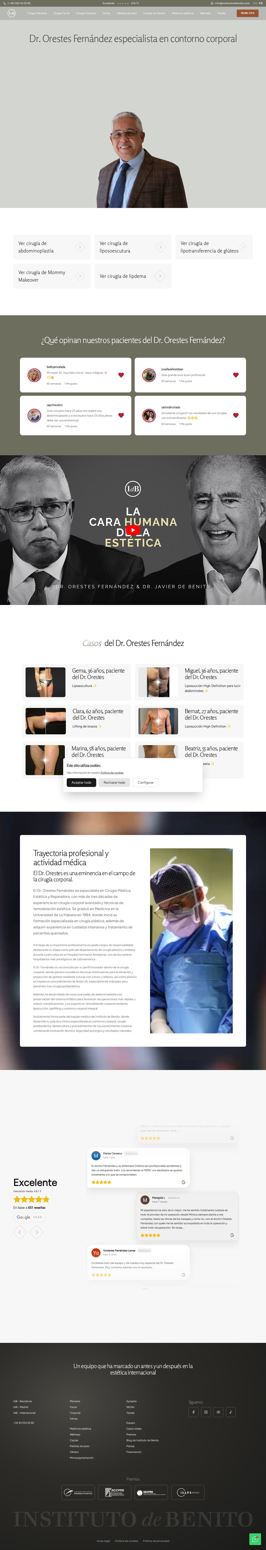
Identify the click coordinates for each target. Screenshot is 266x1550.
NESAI (130, 1407)
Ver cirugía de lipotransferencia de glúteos (210, 247)
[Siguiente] (36, 1232)
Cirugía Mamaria (37, 13)
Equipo (130, 1422)
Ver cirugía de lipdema (123, 276)
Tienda (221, 13)
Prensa (130, 1446)
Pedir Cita (247, 13)
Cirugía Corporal (86, 13)
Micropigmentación (82, 1457)
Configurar (146, 782)
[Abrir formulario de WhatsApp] (255, 1539)
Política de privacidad (156, 1541)
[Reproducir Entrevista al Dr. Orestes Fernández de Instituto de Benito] (133, 530)
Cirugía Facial (61, 13)
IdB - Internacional (24, 1412)
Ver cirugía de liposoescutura (115, 247)
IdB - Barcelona (22, 1401)
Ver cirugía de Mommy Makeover (41, 276)
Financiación (134, 1452)
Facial (73, 1407)
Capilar (74, 1440)
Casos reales (134, 1428)
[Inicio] (11, 13)
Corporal (75, 1412)
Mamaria (75, 1401)
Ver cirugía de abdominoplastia (36, 247)
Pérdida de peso (127, 13)
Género (74, 1452)
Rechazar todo (114, 782)
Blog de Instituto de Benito (142, 1440)
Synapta (131, 1401)
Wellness (205, 13)
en (255, 3)
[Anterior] (20, 1232)
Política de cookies (112, 772)
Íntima (106, 13)
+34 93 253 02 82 (23, 1422)
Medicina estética (182, 13)
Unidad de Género (154, 13)
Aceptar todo (81, 782)
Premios (131, 1434)
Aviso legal (103, 1541)
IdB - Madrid (20, 1407)
